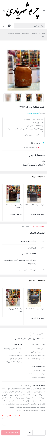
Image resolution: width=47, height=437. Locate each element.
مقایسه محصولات (15, 355)
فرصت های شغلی (39, 370)
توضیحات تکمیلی (38, 226)
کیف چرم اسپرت (24, 33)
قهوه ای (25, 165)
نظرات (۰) (25, 226)
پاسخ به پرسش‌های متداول (35, 355)
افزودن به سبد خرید (10, 432)
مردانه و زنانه (36, 33)
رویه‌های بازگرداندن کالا (14, 362)
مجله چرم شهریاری (38, 352)
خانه (43, 33)
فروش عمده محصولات (37, 374)
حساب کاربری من (16, 359)
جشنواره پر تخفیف (38, 377)
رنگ (43, 161)
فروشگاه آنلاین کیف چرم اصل (13, 350)
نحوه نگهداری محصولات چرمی (36, 360)
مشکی (40, 165)
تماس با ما (41, 349)
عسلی (32, 165)
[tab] (38, 226)
